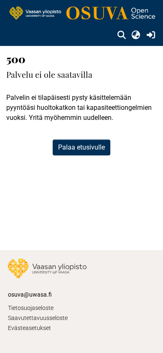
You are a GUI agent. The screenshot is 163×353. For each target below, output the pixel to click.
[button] (121, 35)
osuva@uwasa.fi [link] (30, 294)
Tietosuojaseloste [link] (30, 308)
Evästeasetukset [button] (29, 328)
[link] (81, 13)
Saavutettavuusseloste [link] (38, 318)
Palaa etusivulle (81, 147)
